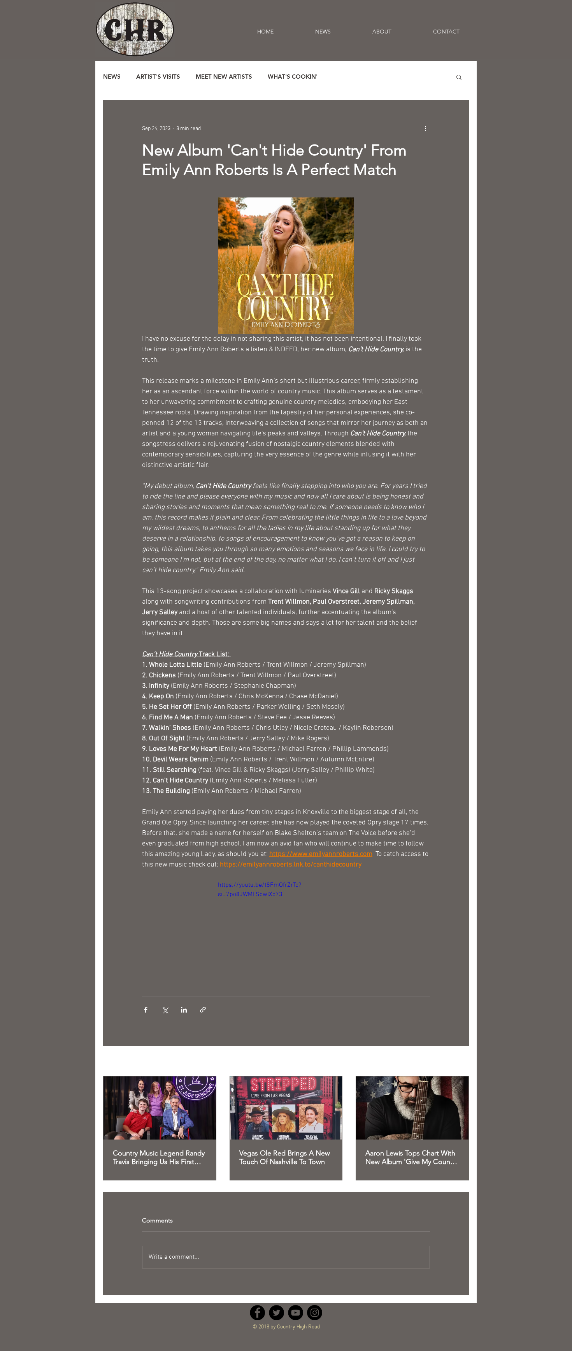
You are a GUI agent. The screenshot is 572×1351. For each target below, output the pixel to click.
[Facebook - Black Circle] (257, 1319)
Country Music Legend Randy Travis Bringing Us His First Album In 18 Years (159, 1157)
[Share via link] (203, 1009)
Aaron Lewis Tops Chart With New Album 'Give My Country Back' (411, 1157)
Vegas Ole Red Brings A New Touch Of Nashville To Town (284, 1157)
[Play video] (286, 919)
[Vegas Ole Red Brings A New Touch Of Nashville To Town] (286, 1108)
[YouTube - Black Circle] (295, 1319)
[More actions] (425, 128)
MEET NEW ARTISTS (224, 76)
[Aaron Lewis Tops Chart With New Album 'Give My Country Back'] (412, 1108)
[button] (459, 77)
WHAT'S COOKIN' (293, 76)
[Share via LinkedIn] (184, 1009)
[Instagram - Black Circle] (314, 1319)
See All (461, 1062)
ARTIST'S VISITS (158, 76)
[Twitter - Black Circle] (276, 1319)
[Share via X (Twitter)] (164, 1009)
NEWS (112, 76)
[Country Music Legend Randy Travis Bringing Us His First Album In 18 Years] (160, 1108)
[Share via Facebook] (145, 1009)
